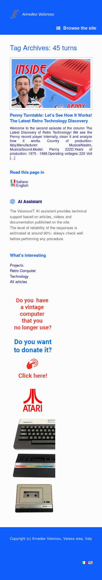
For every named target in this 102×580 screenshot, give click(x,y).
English (22, 185)
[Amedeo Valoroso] (33, 14)
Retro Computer (23, 270)
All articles (18, 281)
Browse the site (79, 28)
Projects (17, 265)
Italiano (22, 181)
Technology (19, 276)
